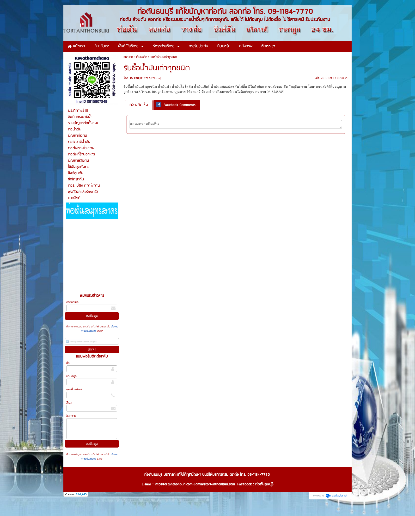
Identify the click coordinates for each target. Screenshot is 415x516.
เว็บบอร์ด (141, 57)
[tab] (139, 105)
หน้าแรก (128, 57)
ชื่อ (68, 363)
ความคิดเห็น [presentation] (138, 105)
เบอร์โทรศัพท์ (74, 389)
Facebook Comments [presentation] (179, 105)
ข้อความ (71, 415)
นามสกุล (71, 376)
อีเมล (69, 402)
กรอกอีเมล (72, 302)
